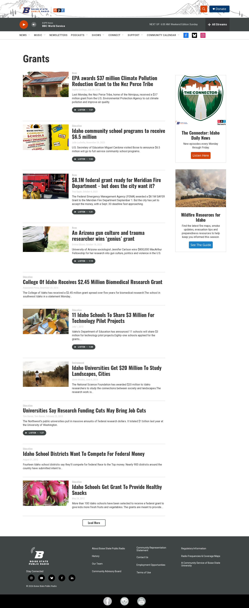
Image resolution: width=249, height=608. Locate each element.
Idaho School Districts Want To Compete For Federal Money (83, 453)
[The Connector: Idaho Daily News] (200, 100)
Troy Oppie (77, 191)
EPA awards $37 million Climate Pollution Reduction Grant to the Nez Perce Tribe (114, 81)
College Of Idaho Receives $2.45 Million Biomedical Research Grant (92, 282)
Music (38, 35)
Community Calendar (161, 35)
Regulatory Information (193, 548)
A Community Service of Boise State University (200, 564)
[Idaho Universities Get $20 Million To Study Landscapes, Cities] (46, 374)
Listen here (201, 155)
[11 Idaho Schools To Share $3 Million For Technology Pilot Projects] (46, 321)
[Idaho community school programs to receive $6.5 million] (46, 137)
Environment (78, 363)
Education (77, 125)
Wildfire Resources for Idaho (201, 217)
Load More (94, 523)
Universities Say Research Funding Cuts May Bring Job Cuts (84, 410)
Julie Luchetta (78, 142)
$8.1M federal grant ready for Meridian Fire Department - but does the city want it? (116, 183)
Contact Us (142, 557)
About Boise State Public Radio (108, 548)
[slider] (39, 24)
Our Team (97, 564)
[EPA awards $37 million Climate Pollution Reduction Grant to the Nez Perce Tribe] (46, 84)
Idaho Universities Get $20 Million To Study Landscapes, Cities (116, 370)
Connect (114, 35)
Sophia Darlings (79, 89)
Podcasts (78, 35)
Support (134, 35)
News (23, 35)
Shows (96, 35)
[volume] (34, 24)
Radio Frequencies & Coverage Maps (200, 556)
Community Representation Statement (151, 549)
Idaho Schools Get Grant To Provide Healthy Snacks (117, 489)
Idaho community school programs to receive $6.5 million (118, 133)
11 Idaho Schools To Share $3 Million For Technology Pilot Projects (113, 317)
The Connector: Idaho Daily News (201, 135)
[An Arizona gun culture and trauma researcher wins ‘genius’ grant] (46, 239)
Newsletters (58, 35)
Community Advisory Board (106, 571)
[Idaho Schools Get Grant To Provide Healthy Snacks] (46, 493)
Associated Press (31, 287)
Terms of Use (144, 572)
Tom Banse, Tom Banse (34, 416)
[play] (23, 25)
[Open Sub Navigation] (29, 35)
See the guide (201, 245)
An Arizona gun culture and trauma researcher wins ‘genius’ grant (108, 235)
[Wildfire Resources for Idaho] (200, 188)
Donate (221, 9)
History (95, 556)
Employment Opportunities (151, 565)
